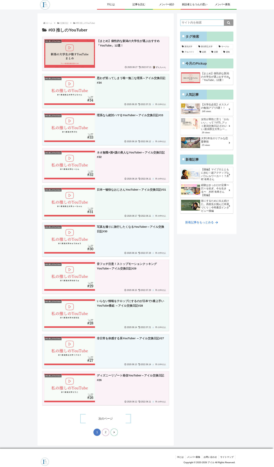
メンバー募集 (193, 457)
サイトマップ (227, 457)
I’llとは (180, 457)
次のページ (105, 418)
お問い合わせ (210, 457)
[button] (228, 22)
